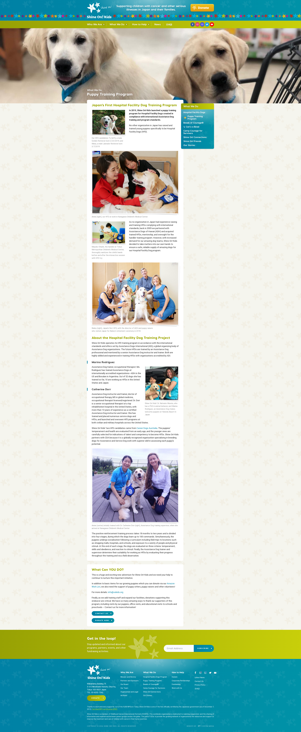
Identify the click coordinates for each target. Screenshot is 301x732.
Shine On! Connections (195, 137)
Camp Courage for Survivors (192, 132)
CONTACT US (101, 613)
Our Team (124, 688)
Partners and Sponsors (130, 681)
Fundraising (176, 684)
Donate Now (102, 620)
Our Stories (189, 145)
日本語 (169, 24)
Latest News (200, 678)
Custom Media (207, 726)
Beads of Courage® (193, 123)
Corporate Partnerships (181, 681)
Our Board (124, 684)
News (157, 24)
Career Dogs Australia (147, 428)
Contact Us (199, 681)
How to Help (139, 24)
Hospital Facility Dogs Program (155, 677)
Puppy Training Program (195, 117)
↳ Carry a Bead (191, 127)
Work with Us (177, 688)
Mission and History (128, 677)
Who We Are (94, 24)
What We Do (117, 24)
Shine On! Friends (192, 141)
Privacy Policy (200, 685)
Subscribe (203, 648)
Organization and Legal (129, 692)
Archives (124, 696)
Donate (95, 698)
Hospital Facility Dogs (194, 112)
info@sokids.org (115, 592)
